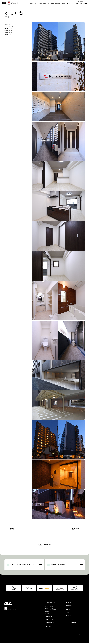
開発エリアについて (49, 608)
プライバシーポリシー (49, 635)
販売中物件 (47, 613)
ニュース (68, 612)
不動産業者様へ (69, 606)
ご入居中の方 (48, 626)
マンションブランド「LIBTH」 (51, 610)
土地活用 (40, 3)
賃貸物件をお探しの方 (50, 623)
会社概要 (63, 3)
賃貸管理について (49, 619)
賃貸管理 (44, 3)
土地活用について (49, 616)
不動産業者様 (57, 3)
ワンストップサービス (49, 606)
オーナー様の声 (51, 3)
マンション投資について (50, 602)
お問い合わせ (69, 619)
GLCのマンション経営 (49, 605)
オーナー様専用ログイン (71, 622)
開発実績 (47, 611)
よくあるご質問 (69, 615)
